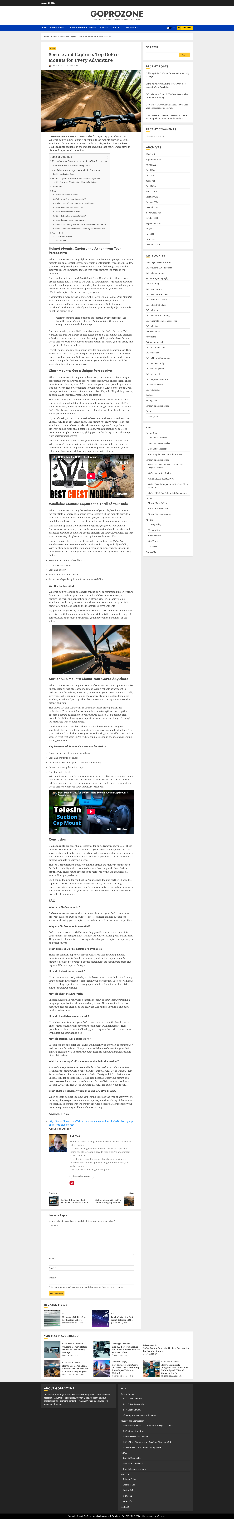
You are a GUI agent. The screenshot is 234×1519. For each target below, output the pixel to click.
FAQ (54, 191)
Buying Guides (57, 28)
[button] (174, 27)
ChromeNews (147, 1516)
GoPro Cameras (153, 390)
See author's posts (81, 1176)
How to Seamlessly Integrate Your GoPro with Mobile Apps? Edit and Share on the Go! (174, 1369)
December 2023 (153, 207)
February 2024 (152, 196)
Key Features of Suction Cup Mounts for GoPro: (76, 182)
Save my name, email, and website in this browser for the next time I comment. (88, 1287)
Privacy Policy (154, 524)
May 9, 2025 (68, 1355)
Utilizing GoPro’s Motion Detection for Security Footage (74, 1350)
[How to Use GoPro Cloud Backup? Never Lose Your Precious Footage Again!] (52, 1368)
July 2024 (150, 170)
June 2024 (150, 175)
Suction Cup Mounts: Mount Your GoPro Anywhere (76, 178)
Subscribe (186, 28)
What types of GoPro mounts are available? (75, 203)
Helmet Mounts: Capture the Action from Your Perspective (79, 161)
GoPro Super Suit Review (160, 473)
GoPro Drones (152, 352)
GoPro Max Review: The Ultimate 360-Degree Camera (148, 1425)
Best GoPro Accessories (159, 443)
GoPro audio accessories (157, 299)
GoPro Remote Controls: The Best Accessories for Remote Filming (166, 1349)
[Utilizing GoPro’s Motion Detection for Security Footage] (52, 1349)
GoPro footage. (153, 326)
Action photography (155, 342)
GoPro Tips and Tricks (156, 347)
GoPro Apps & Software (157, 379)
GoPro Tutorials (153, 374)
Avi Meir (55, 66)
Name (52, 1258)
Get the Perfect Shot (65, 174)
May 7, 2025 (149, 1354)
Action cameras (153, 331)
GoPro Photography (155, 368)
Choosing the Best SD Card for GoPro (165, 454)
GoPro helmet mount (155, 273)
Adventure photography (157, 278)
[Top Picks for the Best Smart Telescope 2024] (100, 1318)
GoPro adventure (154, 289)
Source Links (58, 233)
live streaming (152, 283)
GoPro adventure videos (157, 294)
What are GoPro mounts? (67, 194)
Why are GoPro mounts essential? (71, 199)
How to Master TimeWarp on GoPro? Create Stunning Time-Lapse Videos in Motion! (126, 1369)
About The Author (64, 236)
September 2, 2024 (170, 1376)
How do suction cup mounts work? (71, 220)
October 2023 (152, 218)
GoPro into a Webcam (158, 508)
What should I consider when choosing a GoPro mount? (80, 228)
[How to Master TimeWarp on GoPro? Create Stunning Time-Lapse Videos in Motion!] (101, 1368)
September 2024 (153, 159)
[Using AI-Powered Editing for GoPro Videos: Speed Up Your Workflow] (101, 1349)
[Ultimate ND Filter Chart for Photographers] (52, 1318)
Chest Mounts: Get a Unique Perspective (71, 165)
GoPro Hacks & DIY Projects (159, 267)
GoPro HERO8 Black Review (161, 478)
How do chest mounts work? (68, 211)
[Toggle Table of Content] (104, 157)
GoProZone (117, 14)
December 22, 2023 (70, 66)
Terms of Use (154, 530)
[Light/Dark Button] (169, 28)
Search (152, 47)
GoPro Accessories (154, 384)
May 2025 (150, 154)
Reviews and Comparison (82, 28)
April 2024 (151, 186)
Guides (102, 28)
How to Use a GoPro (157, 503)
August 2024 (151, 164)
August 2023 (151, 228)
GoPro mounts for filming (158, 315)
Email (52, 1268)
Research (152, 546)
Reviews (150, 395)
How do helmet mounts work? (69, 207)
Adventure (151, 336)
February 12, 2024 (71, 1323)
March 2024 (151, 191)
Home (44, 28)
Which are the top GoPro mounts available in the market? (81, 224)
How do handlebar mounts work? (71, 216)
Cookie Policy (154, 535)
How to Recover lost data (159, 514)
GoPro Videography (155, 363)
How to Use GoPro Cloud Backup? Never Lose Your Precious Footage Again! (75, 1369)
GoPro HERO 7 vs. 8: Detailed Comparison (167, 493)
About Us (116, 28)
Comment (54, 1225)
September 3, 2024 (121, 1376)
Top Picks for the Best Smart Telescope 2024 (122, 1318)
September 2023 (153, 223)
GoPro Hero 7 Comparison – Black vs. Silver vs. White (148, 1442)
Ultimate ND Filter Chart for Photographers (74, 1318)
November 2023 (153, 212)
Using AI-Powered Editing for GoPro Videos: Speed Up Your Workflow (126, 1350)
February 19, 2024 (120, 1323)
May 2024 (150, 180)
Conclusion (57, 186)
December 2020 (153, 244)
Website (52, 1277)
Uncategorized (153, 416)
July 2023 (150, 234)
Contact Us (132, 28)
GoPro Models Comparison (158, 358)
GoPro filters (152, 310)
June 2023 (150, 239)
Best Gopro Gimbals (157, 448)
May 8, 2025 (118, 1355)
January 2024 (152, 202)
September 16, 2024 (71, 1375)
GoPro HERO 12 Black (156, 305)
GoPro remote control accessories (161, 320)
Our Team (153, 541)
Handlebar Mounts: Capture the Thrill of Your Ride (76, 170)
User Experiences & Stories (158, 262)
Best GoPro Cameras (157, 437)
